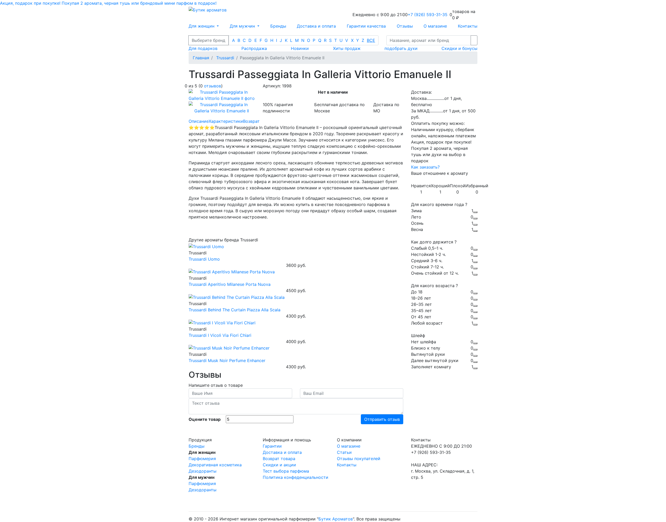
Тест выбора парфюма (286, 471)
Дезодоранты (202, 471)
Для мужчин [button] (243, 26)
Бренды (278, 26)
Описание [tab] (199, 121)
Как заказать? (425, 167)
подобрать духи (401, 48)
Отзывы (405, 26)
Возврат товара (279, 458)
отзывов (212, 85)
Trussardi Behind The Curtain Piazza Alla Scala (234, 309)
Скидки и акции (279, 464)
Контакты (467, 26)
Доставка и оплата (316, 26)
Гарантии (272, 446)
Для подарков (203, 48)
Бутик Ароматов (335, 518)
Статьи (344, 452)
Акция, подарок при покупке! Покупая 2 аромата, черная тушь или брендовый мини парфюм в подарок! (108, 3)
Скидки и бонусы (459, 48)
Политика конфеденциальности (295, 477)
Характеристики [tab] (226, 121)
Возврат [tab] (251, 121)
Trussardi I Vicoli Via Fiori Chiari (220, 335)
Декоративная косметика (215, 464)
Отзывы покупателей (358, 458)
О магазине (435, 26)
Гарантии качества (366, 26)
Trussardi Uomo (204, 259)
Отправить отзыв (382, 419)
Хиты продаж (347, 48)
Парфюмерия (202, 458)
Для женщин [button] (202, 26)
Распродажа (254, 48)
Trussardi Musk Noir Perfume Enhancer (227, 360)
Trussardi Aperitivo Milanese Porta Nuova (230, 284)
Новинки (300, 48)
